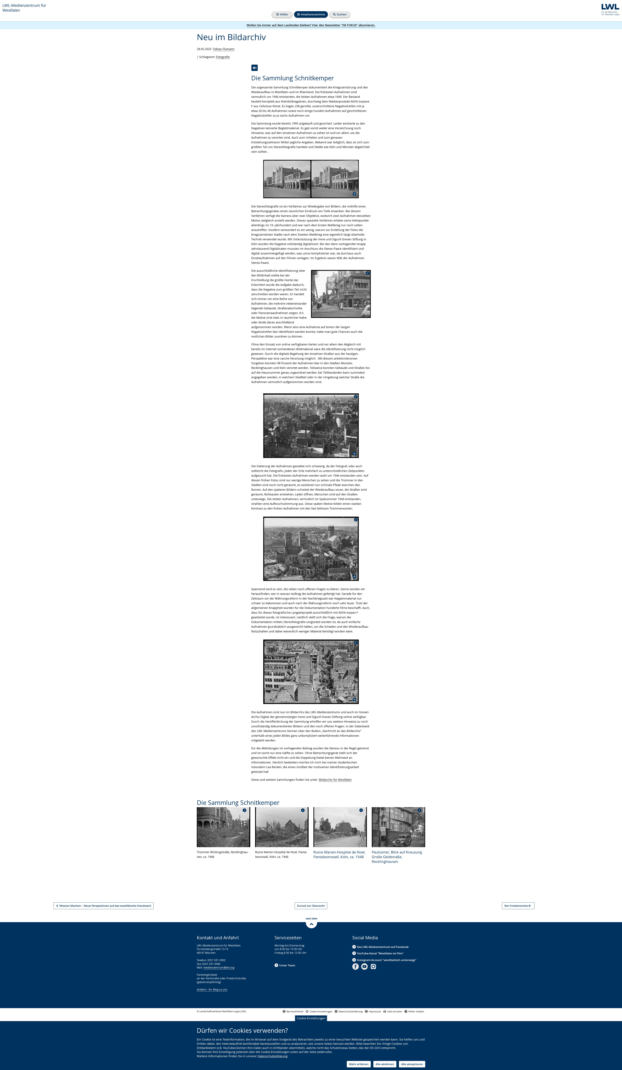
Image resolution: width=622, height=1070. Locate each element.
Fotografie (223, 57)
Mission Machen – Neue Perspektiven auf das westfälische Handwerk (103, 906)
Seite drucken (394, 1011)
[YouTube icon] (364, 966)
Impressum (375, 1011)
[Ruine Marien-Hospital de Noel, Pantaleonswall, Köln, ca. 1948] (340, 827)
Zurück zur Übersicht (311, 906)
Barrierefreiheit (295, 1011)
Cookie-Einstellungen (311, 1018)
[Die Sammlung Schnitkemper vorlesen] (254, 67)
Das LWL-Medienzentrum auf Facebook (383, 947)
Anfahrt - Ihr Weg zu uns (212, 989)
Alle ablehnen (385, 1064)
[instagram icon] (373, 966)
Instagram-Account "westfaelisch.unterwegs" (386, 960)
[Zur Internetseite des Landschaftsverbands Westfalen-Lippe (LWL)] (609, 9)
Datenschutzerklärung (273, 1056)
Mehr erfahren (359, 1064)
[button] (311, 179)
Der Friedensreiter (516, 906)
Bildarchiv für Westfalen (335, 780)
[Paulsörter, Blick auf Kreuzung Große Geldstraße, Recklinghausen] (398, 827)
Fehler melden (416, 1011)
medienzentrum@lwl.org (218, 967)
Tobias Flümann (224, 49)
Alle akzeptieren (412, 1064)
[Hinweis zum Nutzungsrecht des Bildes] (367, 273)
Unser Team (287, 965)
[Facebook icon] (355, 966)
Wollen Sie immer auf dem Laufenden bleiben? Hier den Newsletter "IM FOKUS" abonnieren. (311, 25)
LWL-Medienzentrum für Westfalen (24, 8)
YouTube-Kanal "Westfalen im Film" (380, 953)
